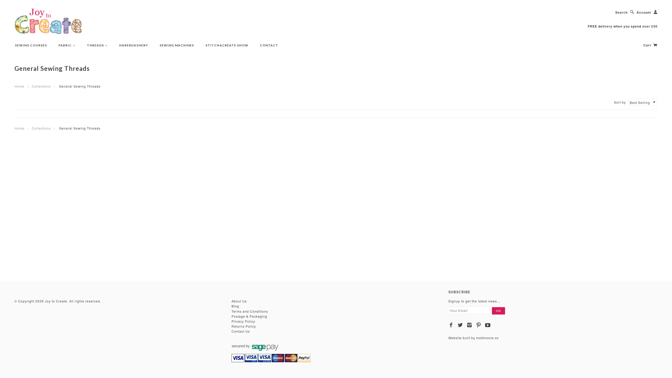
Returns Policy (244, 326)
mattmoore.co (487, 338)
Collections (41, 86)
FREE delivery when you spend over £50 (623, 26)
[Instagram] (469, 325)
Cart (647, 45)
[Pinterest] (478, 325)
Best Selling (640, 102)
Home (19, 86)
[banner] (48, 21)
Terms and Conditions (250, 311)
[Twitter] (460, 325)
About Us (239, 301)
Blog (235, 306)
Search (621, 12)
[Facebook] (451, 325)
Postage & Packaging (249, 316)
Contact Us (241, 331)
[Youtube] (488, 325)
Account (644, 12)
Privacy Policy (243, 321)
